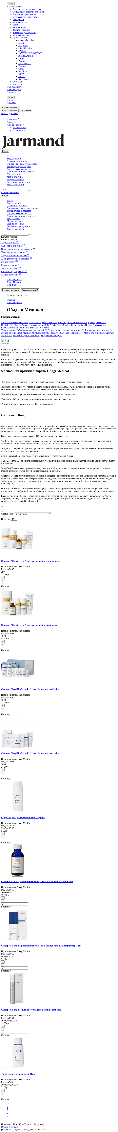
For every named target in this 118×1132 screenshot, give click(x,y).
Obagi (21, 69)
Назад (10, 4)
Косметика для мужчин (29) (26, 335)
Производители (20, 37)
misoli (21, 58)
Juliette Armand (25, 56)
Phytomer (22, 61)
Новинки (11, 92)
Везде (10, 156)
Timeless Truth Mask (39, 327)
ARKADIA (7, 322)
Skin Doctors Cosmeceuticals (93, 325)
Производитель (14, 302)
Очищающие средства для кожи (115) (66, 330)
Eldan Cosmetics (49, 322)
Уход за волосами (21, 35)
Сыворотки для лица (17, 161)
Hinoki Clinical (25, 48)
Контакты (17, 84)
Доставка (17, 81)
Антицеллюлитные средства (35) (48, 333)
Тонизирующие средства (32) (99, 330)
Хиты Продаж (14, 89)
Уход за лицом (20, 22)
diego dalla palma (26, 40)
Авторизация (19, 127)
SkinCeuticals (24, 63)
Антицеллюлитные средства (27, 9)
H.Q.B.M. (23, 45)
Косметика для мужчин (24, 32)
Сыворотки (18, 19)
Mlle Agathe (50, 325)
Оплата (10, 100)
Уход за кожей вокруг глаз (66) (16, 333)
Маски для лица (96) (94, 333)
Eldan (21, 43)
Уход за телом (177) (73, 333)
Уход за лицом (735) (11, 330)
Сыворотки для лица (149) (34, 330)
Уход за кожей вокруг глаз (25, 17)
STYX (21, 74)
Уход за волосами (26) (51, 335)
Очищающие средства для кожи (28, 12)
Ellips (60, 322)
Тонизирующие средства (19, 166)
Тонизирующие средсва (24, 14)
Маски (16, 24)
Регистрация (19, 130)
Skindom (22, 71)
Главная (11, 300)
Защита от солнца (21, 30)
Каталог (9, 239)
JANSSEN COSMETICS (30, 53)
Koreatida (34, 325)
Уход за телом (19, 27)
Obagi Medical (64, 325)
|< (8, 1104)
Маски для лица (15, 177)
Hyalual (22, 50)
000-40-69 (10, 192)
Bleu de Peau (19, 322)
